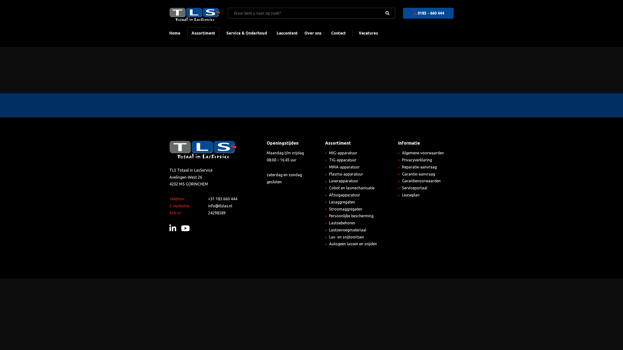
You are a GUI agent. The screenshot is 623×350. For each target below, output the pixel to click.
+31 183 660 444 (222, 199)
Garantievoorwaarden (421, 181)
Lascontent (287, 33)
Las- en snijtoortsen (346, 237)
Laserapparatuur (343, 181)
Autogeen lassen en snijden (353, 244)
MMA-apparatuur (344, 167)
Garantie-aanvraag (418, 174)
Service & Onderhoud (246, 33)
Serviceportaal (414, 188)
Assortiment (203, 33)
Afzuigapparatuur (344, 195)
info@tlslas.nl (220, 206)
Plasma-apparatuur (346, 174)
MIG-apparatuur (343, 153)
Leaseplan (411, 195)
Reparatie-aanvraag (419, 167)
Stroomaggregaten (345, 209)
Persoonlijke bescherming (351, 216)
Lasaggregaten (342, 202)
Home (174, 33)
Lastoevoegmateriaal (347, 230)
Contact (338, 33)
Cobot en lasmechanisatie (352, 188)
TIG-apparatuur (343, 160)
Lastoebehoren (342, 223)
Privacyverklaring (417, 160)
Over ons (312, 33)
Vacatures (368, 33)
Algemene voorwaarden (423, 153)
